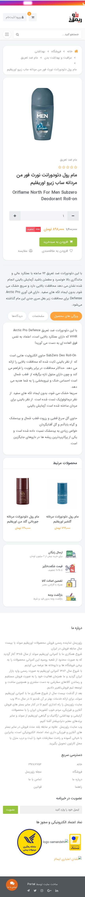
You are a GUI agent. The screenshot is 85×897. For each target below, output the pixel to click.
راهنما (78, 787)
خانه (79, 764)
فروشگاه (77, 771)
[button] (33, 17)
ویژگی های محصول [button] (66, 316)
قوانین (38, 787)
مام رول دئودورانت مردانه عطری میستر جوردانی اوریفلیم (23, 521)
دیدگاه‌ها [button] (17, 316)
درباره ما (77, 779)
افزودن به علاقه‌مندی (55, 250)
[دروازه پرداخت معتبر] (75, 842)
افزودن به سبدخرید (56, 241)
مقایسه (23, 250)
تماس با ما (35, 779)
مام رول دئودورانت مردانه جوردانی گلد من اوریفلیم (62, 519)
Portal (31, 884)
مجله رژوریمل (33, 771)
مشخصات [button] (38, 316)
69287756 (35, 764)
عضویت (10, 810)
